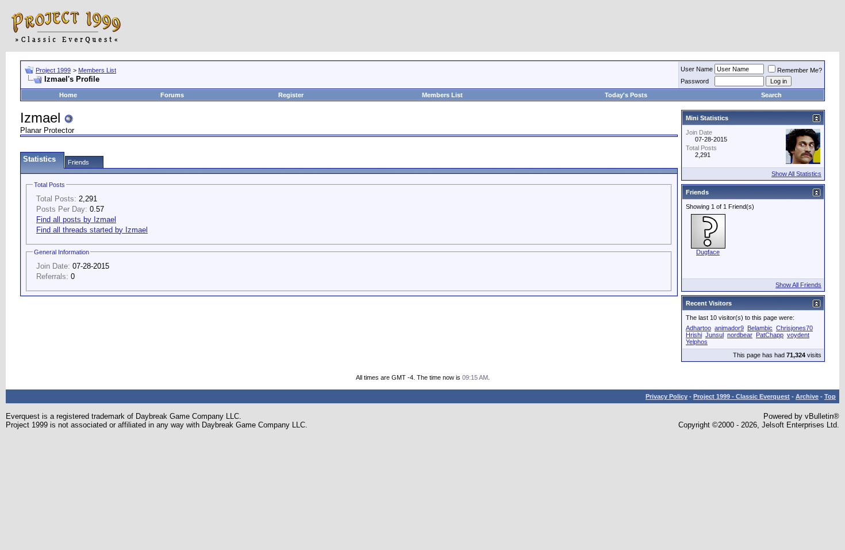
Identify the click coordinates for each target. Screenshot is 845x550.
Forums (172, 94)
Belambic (760, 327)
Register (291, 94)
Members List (97, 70)
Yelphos (697, 341)
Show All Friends (798, 284)
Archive (807, 396)
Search (771, 94)
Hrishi (694, 334)
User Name (697, 69)
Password (695, 81)
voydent (798, 334)
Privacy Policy (666, 396)
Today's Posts (626, 94)
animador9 (729, 327)
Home (68, 94)
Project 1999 (53, 70)
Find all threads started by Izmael (92, 230)
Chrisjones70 (794, 327)
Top (830, 396)
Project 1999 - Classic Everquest (741, 396)
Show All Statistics (796, 173)
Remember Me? (799, 70)
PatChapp (769, 334)
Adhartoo (698, 327)
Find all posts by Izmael (76, 219)
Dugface (708, 252)
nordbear (739, 334)
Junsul (714, 334)
